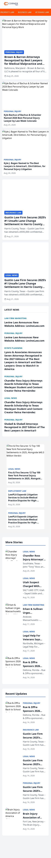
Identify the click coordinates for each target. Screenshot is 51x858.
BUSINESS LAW (24, 12)
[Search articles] (47, 3)
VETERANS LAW (42, 12)
